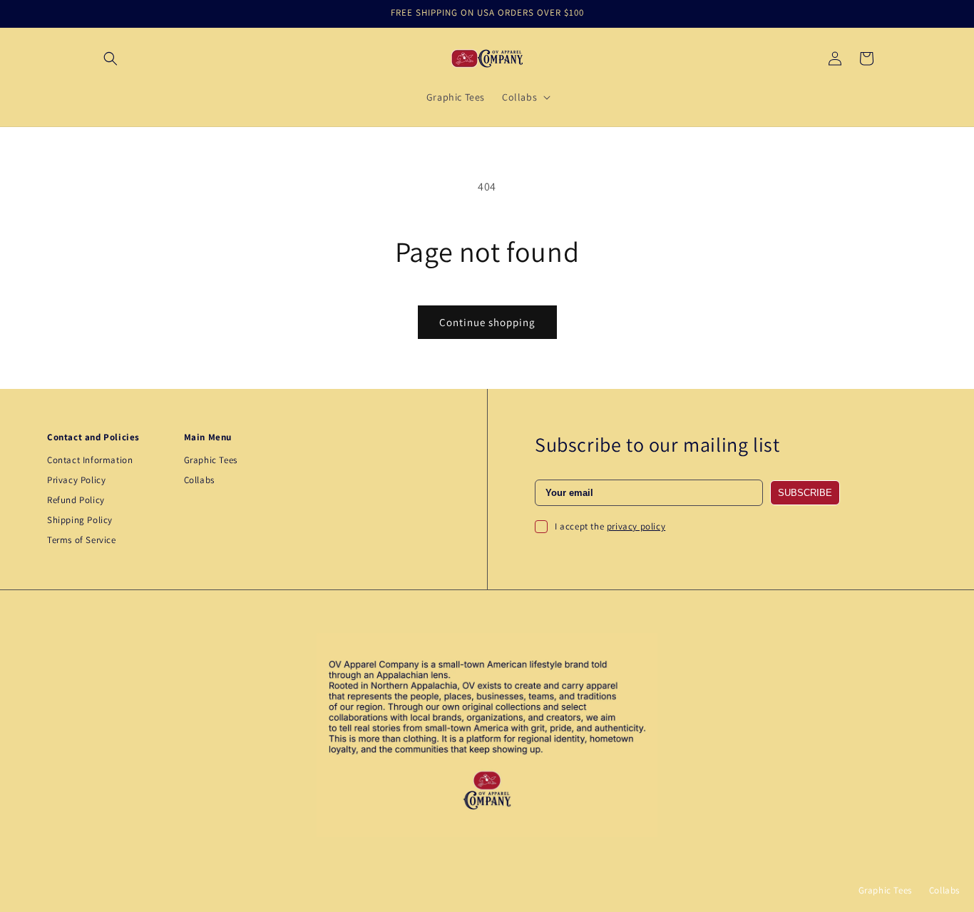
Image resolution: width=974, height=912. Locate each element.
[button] (110, 58)
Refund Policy (76, 500)
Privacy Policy (76, 480)
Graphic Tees (210, 460)
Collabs (199, 480)
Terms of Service (81, 540)
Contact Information (90, 460)
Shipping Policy (80, 520)
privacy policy (636, 526)
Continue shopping (487, 322)
